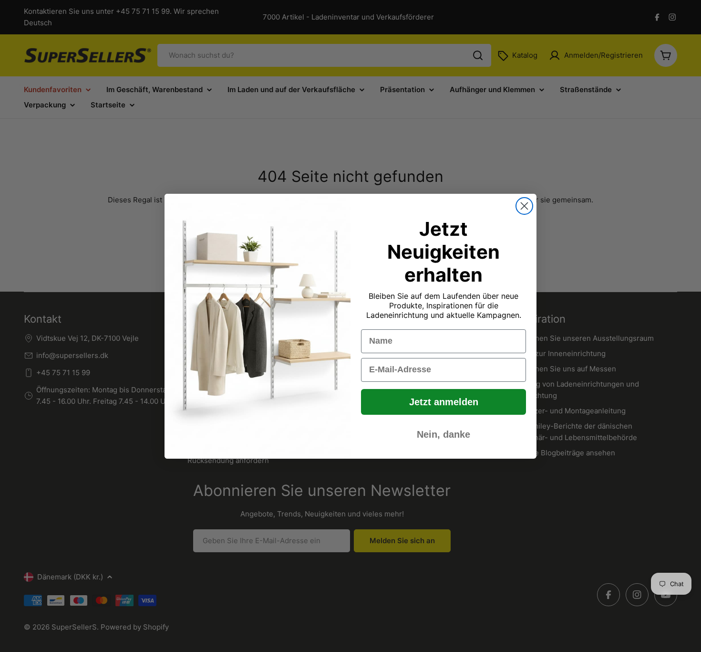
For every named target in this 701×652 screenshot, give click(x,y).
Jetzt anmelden (443, 402)
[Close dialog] (524, 206)
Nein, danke (443, 434)
